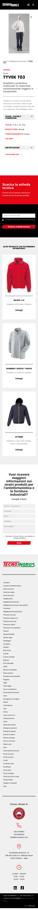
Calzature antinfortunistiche (12, 586)
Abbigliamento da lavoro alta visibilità (15, 605)
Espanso (6, 660)
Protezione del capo (9, 621)
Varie (5, 708)
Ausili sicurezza (8, 757)
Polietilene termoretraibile (11, 676)
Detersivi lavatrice (9, 734)
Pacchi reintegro (8, 773)
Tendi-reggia (7, 686)
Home (5, 61)
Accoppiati (6, 644)
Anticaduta (6, 608)
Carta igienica (7, 705)
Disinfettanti (7, 767)
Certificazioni (12, 148)
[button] (33, 4)
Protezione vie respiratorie (11, 628)
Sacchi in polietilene (10, 689)
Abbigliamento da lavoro (11, 602)
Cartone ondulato (9, 657)
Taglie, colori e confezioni (13, 117)
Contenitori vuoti (8, 763)
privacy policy (20, 538)
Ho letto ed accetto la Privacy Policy (20, 220)
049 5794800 (19, 832)
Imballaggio (7, 641)
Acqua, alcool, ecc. (9, 715)
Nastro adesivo (8, 673)
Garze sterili (7, 770)
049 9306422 (19, 834)
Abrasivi (6, 631)
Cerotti (5, 760)
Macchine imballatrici (10, 670)
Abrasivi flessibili (8, 634)
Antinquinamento (8, 718)
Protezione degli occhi (10, 618)
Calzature (6, 582)
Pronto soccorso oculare (11, 776)
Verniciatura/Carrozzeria (11, 692)
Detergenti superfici (9, 731)
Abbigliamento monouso (17, 61)
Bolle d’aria (7, 650)
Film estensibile (8, 663)
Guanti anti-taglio (8, 592)
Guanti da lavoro (8, 589)
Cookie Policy (25, 898)
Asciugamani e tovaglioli (11, 699)
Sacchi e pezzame (9, 741)
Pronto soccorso (8, 754)
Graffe (5, 666)
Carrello (5, 653)
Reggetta (6, 679)
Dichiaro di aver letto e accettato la (20, 537)
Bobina (5, 702)
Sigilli (5, 683)
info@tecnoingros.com (19, 837)
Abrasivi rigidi (7, 637)
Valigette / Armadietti (10, 783)
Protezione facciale (9, 615)
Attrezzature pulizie (9, 725)
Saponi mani (7, 744)
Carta (5, 696)
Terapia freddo (8, 780)
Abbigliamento (8, 598)
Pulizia (5, 712)
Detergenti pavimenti (10, 728)
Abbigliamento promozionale (12, 611)
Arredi (5, 721)
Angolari (6, 647)
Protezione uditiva (9, 624)
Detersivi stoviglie (9, 738)
